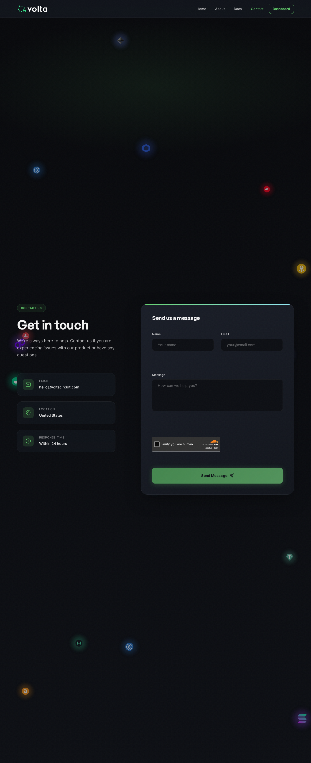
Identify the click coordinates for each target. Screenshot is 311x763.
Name (156, 334)
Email (225, 334)
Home (201, 9)
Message (158, 375)
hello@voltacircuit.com (59, 387)
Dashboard (281, 9)
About (220, 9)
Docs (238, 9)
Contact (257, 9)
